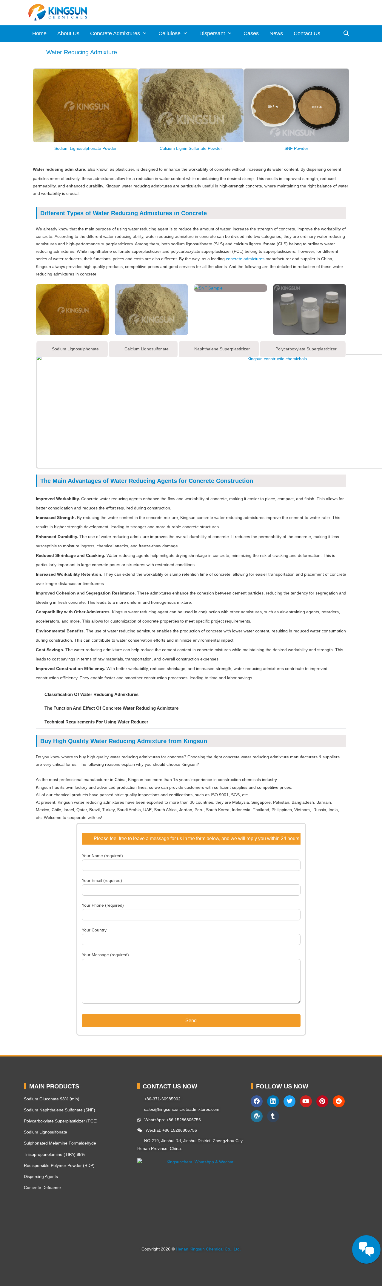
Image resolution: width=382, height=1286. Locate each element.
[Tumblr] (273, 1116)
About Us (68, 33)
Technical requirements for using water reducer (96, 721)
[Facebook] (257, 1101)
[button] (38, 110)
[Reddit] (339, 1101)
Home (39, 33)
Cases (251, 33)
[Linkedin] (273, 1101)
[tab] (72, 349)
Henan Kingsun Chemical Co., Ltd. (208, 1249)
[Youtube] (306, 1101)
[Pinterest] (322, 1101)
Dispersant (212, 33)
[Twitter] (289, 1101)
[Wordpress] (257, 1116)
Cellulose (169, 33)
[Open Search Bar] (346, 33)
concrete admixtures (245, 258)
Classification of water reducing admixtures (91, 694)
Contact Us (307, 33)
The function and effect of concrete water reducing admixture (111, 708)
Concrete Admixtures (115, 33)
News (276, 33)
